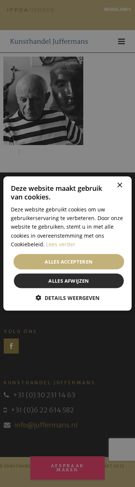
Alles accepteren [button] (69, 261)
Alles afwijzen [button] (68, 280)
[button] (67, 297)
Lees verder (60, 243)
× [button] (119, 185)
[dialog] (67, 243)
